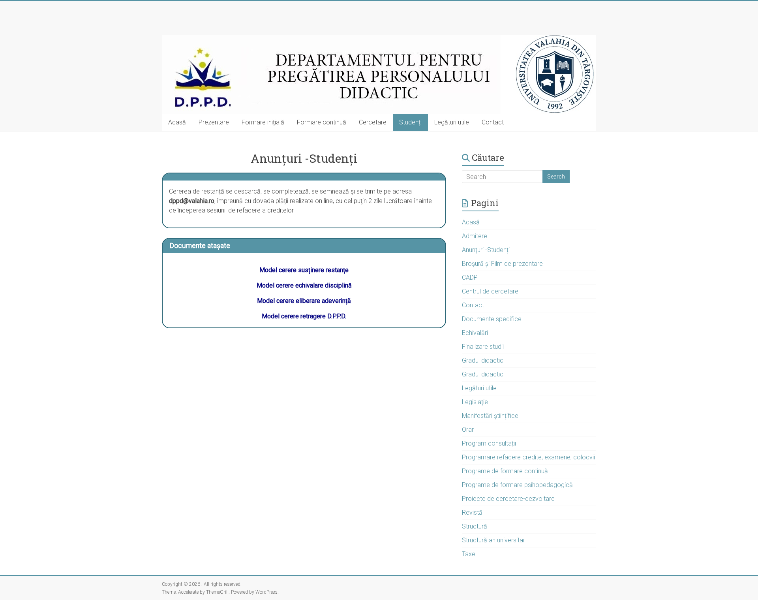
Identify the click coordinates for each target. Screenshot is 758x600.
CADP (470, 277)
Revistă (472, 512)
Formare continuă (321, 122)
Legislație (475, 402)
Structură (474, 526)
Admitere (474, 236)
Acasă (177, 122)
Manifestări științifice (490, 415)
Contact (493, 122)
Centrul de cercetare (490, 291)
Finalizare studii (483, 346)
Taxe (468, 554)
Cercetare (373, 122)
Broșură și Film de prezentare (502, 263)
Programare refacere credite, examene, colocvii (528, 457)
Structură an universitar (493, 540)
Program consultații (489, 443)
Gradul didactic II (485, 374)
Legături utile (451, 122)
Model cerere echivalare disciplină (304, 285)
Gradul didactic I (484, 360)
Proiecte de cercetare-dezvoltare (508, 498)
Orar (468, 429)
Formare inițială (263, 122)
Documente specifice (492, 319)
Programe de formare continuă (505, 471)
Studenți (410, 122)
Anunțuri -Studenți (486, 250)
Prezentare (214, 122)
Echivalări (475, 333)
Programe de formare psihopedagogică (517, 485)
